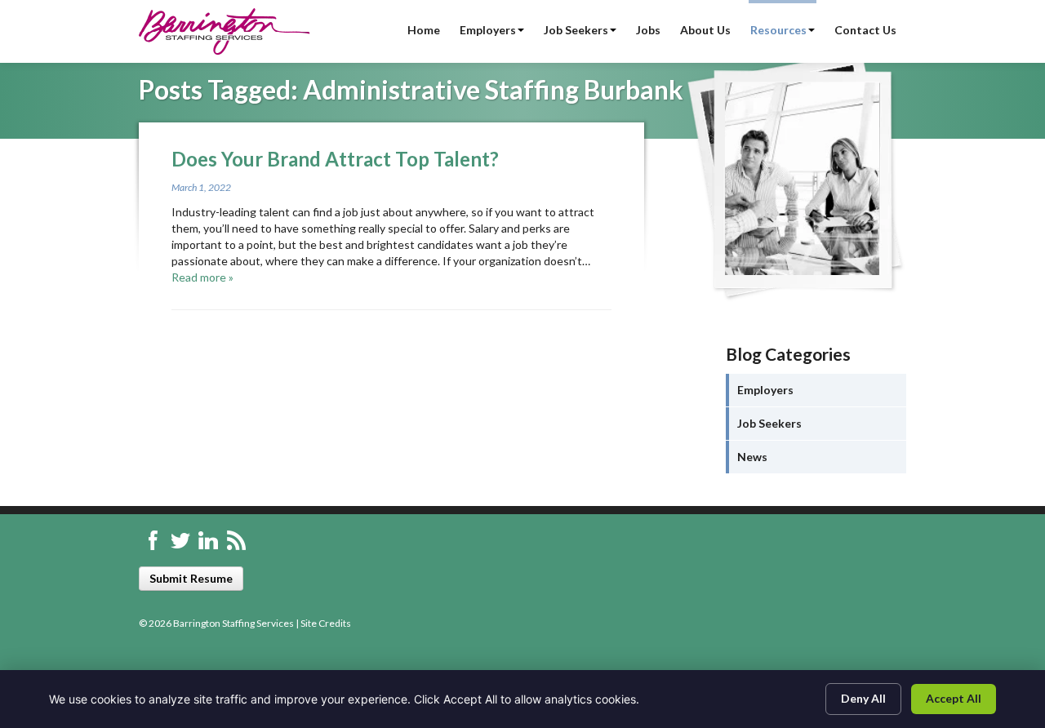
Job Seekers (576, 30)
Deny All (863, 698)
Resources (778, 30)
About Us (705, 30)
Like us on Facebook (152, 540)
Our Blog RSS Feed (236, 540)
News (752, 457)
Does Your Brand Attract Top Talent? (335, 159)
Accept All (953, 698)
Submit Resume (191, 578)
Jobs (648, 30)
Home (423, 30)
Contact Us (865, 30)
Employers (488, 30)
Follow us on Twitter (180, 540)
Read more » (202, 277)
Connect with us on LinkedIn (208, 540)
